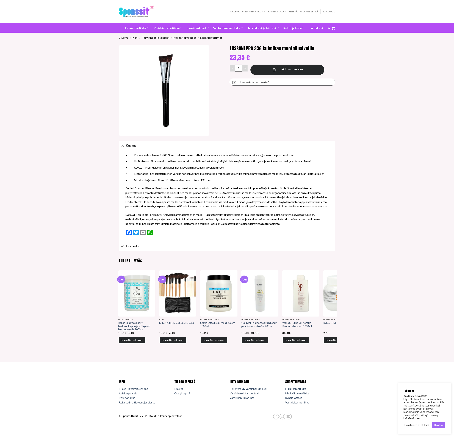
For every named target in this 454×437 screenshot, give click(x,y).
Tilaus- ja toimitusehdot (133, 388)
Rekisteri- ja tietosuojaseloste (137, 402)
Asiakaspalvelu (128, 393)
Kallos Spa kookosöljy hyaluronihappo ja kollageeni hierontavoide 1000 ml (134, 326)
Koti (135, 37)
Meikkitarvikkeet (184, 37)
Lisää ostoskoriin (291, 69)
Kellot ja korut (293, 28)
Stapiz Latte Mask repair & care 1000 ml (217, 324)
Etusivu (124, 37)
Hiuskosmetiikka (135, 28)
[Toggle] (122, 145)
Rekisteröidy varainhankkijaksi (248, 388)
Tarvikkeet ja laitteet (261, 28)
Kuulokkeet (315, 28)
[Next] (335, 311)
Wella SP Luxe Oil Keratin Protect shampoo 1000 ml (297, 324)
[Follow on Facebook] (276, 416)
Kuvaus (131, 145)
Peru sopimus (127, 397)
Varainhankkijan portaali (244, 393)
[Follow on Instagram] (282, 416)
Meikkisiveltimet (211, 37)
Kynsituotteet (196, 28)
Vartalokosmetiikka (226, 28)
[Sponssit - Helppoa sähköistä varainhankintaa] (136, 11)
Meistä (293, 11)
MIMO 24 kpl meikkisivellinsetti (176, 323)
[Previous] (119, 311)
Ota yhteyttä (309, 11)
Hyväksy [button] (438, 425)
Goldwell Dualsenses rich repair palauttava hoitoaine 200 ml (259, 324)
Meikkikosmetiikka (167, 28)
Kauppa (235, 11)
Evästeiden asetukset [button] (416, 425)
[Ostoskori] (333, 28)
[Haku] (329, 28)
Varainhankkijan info (242, 397)
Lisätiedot (133, 246)
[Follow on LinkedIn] (289, 416)
